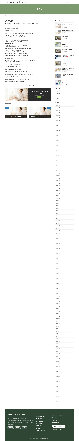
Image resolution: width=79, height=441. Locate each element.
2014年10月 (58, 394)
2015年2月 (58, 388)
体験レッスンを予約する (58, 426)
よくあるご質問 (39, 421)
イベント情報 (39, 423)
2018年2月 (58, 303)
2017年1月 (58, 336)
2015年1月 (58, 391)
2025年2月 (58, 142)
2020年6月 (58, 250)
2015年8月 (58, 376)
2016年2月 (58, 363)
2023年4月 (58, 185)
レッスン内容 (39, 418)
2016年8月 (58, 348)
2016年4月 (58, 358)
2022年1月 (58, 213)
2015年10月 (58, 371)
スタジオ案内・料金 (40, 416)
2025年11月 (58, 125)
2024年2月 (58, 170)
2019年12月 (58, 266)
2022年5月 (58, 210)
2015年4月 (58, 383)
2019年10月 (58, 271)
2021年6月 (58, 223)
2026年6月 (58, 107)
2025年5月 (58, 140)
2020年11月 (58, 238)
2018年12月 (58, 291)
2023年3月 (58, 188)
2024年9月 (58, 155)
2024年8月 (58, 158)
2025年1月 (58, 145)
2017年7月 (58, 321)
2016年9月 (58, 346)
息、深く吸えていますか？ (67, 49)
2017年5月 (58, 326)
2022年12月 (58, 193)
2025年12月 (58, 122)
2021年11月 (58, 215)
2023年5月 (58, 183)
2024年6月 (58, 163)
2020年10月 (58, 240)
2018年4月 (58, 301)
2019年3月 (58, 288)
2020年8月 (58, 245)
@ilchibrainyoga (39, 95)
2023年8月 (58, 178)
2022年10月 (58, 198)
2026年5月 (58, 110)
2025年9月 (58, 130)
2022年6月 (58, 208)
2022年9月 (58, 200)
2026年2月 (58, 117)
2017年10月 (58, 313)
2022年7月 (58, 205)
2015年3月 (58, 386)
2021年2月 (58, 233)
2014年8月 (58, 396)
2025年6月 (58, 137)
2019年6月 (58, 281)
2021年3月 (58, 230)
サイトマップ (39, 432)
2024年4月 (58, 165)
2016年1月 (58, 366)
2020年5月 (58, 253)
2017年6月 (58, 323)
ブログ (13, 103)
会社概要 (38, 428)
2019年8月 (58, 276)
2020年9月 (58, 243)
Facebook (18, 427)
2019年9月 (58, 273)
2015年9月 (58, 373)
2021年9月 (58, 218)
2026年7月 (58, 105)
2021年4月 (58, 228)
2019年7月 (58, 278)
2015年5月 (58, 381)
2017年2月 (58, 333)
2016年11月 (58, 341)
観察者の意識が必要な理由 (67, 30)
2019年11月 (58, 268)
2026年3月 (58, 115)
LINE (24, 427)
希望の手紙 (58, 93)
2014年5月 (58, 404)
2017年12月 (58, 308)
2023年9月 (58, 175)
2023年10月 (58, 173)
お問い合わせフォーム (56, 429)
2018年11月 (58, 293)
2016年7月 (58, 351)
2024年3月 (58, 168)
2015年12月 (58, 368)
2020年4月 (58, 255)
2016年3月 (58, 361)
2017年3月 (58, 331)
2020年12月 (58, 235)
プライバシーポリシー (40, 430)
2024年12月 (58, 148)
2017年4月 (58, 328)
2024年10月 (58, 153)
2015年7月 (58, 378)
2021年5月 (58, 225)
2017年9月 (58, 316)
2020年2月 (58, 260)
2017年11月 (58, 311)
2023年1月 (58, 190)
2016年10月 (58, 343)
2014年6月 (58, 401)
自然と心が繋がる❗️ (66, 36)
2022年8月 (58, 203)
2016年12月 (58, 338)
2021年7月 (58, 220)
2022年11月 (58, 195)
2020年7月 (58, 248)
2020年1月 (58, 263)
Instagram (11, 427)
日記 (57, 96)
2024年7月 (58, 160)
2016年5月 (58, 356)
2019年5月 (58, 283)
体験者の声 (38, 425)
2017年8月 (58, 318)
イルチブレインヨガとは (41, 414)
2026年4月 (58, 112)
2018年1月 (58, 306)
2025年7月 (58, 135)
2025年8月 (58, 132)
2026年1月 (58, 120)
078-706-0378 (55, 422)
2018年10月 (58, 296)
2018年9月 (58, 298)
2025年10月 (58, 127)
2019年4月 (58, 286)
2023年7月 (58, 180)
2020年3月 (58, 258)
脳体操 (57, 98)
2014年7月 (58, 399)
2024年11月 (58, 150)
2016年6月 (58, 353)
